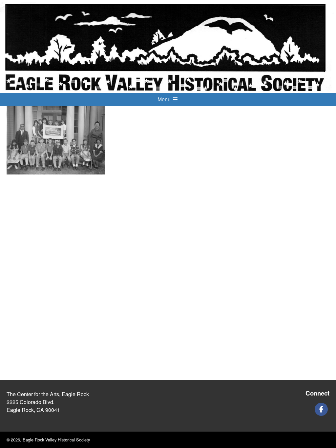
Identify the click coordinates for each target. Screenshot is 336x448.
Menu (165, 99)
